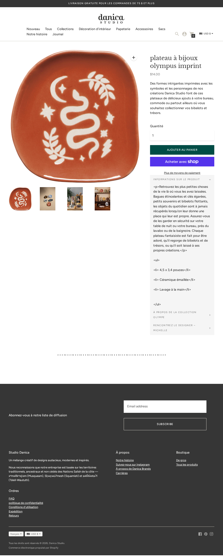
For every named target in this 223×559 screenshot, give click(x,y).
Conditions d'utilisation (23, 507)
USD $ (34, 534)
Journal (57, 34)
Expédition (15, 511)
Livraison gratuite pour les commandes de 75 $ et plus (111, 3)
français (14, 534)
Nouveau (33, 29)
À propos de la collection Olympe (174, 315)
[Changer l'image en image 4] (102, 198)
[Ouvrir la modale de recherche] (177, 34)
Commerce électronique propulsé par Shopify (33, 547)
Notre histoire (37, 34)
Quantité (156, 126)
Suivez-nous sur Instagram (133, 464)
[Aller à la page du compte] (184, 34)
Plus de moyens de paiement (182, 172)
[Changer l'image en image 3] (75, 198)
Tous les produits (187, 464)
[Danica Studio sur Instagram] (211, 534)
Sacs (161, 29)
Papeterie (123, 29)
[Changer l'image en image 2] (47, 198)
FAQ (11, 498)
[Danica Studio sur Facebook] (200, 534)
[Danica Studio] (111, 19)
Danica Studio (56, 543)
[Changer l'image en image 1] (20, 199)
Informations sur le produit (176, 179)
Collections (65, 29)
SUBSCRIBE (165, 424)
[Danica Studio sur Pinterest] (206, 534)
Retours (14, 515)
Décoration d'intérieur (95, 29)
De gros (181, 460)
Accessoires (144, 29)
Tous (48, 29)
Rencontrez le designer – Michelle (174, 328)
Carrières (122, 473)
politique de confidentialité (26, 503)
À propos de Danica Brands (133, 468)
